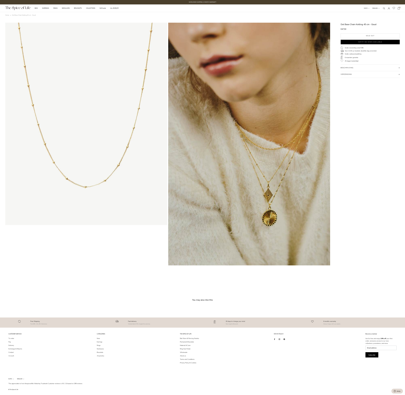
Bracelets (100, 352)
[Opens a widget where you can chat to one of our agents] (397, 391)
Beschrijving (347, 68)
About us (183, 356)
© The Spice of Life (13, 389)
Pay (9, 342)
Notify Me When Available (370, 42)
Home (7, 15)
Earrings (99, 342)
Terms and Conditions (187, 359)
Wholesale (183, 352)
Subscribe (371, 355)
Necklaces (100, 349)
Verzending (346, 74)
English (375, 8)
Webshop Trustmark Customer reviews (47, 384)
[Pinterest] (284, 339)
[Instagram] (279, 339)
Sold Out (370, 36)
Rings (99, 345)
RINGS (55, 8)
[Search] (384, 8)
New (98, 338)
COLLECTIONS (90, 8)
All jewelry (100, 356)
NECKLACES (66, 8)
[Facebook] (274, 339)
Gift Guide (103, 8)
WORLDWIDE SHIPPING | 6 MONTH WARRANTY (202, 2)
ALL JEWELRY (114, 8)
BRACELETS (78, 8)
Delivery (11, 345)
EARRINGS (45, 8)
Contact (11, 352)
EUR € (366, 8)
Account (11, 356)
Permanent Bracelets (187, 342)
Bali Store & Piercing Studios (189, 338)
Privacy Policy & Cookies (188, 363)
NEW (36, 8)
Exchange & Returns (15, 349)
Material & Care (185, 345)
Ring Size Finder (185, 349)
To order (11, 338)
